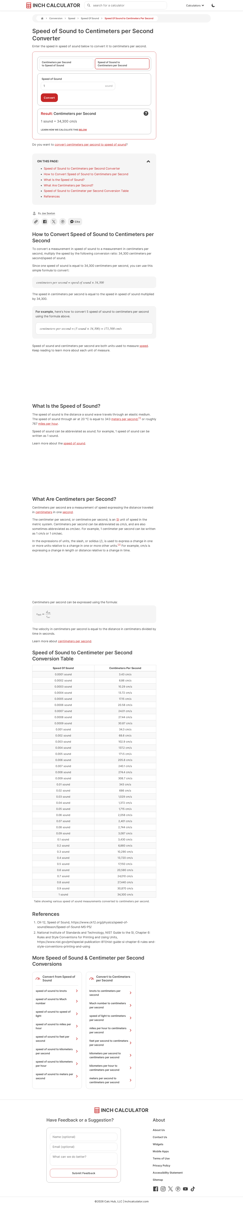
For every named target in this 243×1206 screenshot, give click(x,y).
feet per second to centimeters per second (108, 1043)
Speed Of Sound (90, 18)
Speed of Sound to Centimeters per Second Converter (82, 168)
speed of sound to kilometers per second (54, 1051)
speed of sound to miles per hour (53, 1026)
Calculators (193, 5)
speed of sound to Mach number (51, 1001)
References (52, 196)
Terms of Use (161, 1158)
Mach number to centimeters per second (107, 1005)
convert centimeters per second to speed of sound (90, 144)
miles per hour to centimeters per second (107, 1030)
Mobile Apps (161, 1151)
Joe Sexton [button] (48, 213)
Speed (71, 18)
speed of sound (74, 443)
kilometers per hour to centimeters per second (104, 1067)
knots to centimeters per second (105, 993)
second (67, 512)
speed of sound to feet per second (52, 1038)
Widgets (158, 1144)
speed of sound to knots (51, 990)
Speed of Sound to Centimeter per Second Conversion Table (86, 191)
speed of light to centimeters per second (107, 1018)
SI (117, 519)
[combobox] (130, 5)
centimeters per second (74, 641)
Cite (77, 221)
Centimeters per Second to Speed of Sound (56, 64)
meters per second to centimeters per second (104, 1080)
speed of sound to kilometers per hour (54, 1063)
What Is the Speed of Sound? (64, 179)
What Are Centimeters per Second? (68, 185)
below (83, 129)
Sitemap (158, 1179)
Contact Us (160, 1137)
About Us (159, 1130)
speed (144, 346)
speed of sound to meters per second (54, 1076)
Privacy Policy (161, 1165)
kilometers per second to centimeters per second (105, 1055)
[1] (139, 418)
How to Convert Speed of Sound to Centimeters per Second (86, 174)
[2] (119, 544)
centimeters (44, 512)
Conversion (55, 18)
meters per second (124, 419)
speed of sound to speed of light (53, 1013)
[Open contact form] (146, 113)
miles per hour (48, 423)
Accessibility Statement (168, 1172)
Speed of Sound (52, 78)
